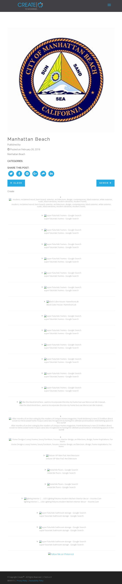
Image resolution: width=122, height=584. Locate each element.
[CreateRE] (26, 3)
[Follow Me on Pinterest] (61, 553)
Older (17, 183)
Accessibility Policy (36, 580)
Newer (104, 183)
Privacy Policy (22, 580)
